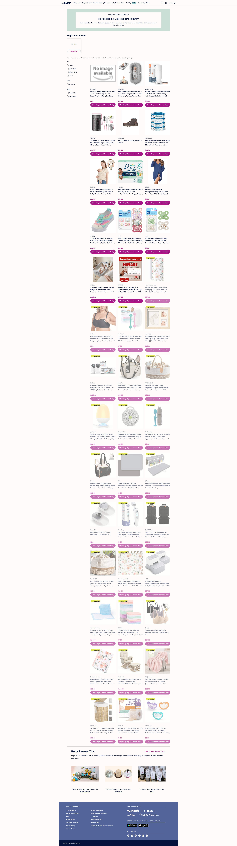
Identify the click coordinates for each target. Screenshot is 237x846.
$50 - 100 (72, 69)
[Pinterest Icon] (139, 835)
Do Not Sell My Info (97, 810)
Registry (128, 3)
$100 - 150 (73, 72)
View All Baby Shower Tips (154, 751)
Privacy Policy (70, 826)
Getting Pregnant (104, 3)
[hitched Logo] (131, 814)
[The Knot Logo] (133, 810)
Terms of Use (70, 829)
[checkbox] (68, 65)
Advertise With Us (72, 822)
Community (141, 3)
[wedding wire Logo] (149, 814)
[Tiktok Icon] (132, 835)
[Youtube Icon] (143, 835)
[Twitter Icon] (147, 835)
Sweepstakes (70, 819)
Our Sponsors (95, 822)
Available (72, 93)
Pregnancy (77, 3)
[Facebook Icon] (128, 835)
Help (67, 816)
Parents (95, 3)
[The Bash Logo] (148, 811)
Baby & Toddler (87, 3)
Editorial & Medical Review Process (102, 826)
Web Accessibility (96, 819)
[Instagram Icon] (136, 835)
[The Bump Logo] (66, 3)
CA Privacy (94, 816)
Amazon (72, 84)
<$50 (71, 65)
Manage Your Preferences (99, 813)
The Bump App (71, 810)
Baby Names (116, 3)
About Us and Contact (73, 813)
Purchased (72, 96)
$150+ (71, 76)
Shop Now (74, 51)
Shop (122, 3)
